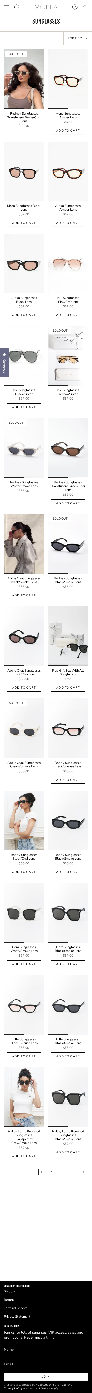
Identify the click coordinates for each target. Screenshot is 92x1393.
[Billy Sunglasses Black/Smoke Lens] (68, 1004)
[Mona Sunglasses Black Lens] (24, 171)
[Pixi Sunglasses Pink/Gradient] (68, 263)
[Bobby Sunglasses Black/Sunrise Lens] (68, 728)
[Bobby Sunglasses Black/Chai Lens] (24, 820)
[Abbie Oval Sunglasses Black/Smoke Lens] (24, 544)
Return (9, 1300)
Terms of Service (15, 1308)
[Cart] (85, 7)
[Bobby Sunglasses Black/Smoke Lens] (68, 820)
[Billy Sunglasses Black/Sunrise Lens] (24, 1004)
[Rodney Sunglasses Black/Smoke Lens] (68, 544)
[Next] (71, 1171)
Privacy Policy (13, 1388)
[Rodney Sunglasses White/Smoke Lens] (24, 448)
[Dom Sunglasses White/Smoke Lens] (24, 912)
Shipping (10, 1291)
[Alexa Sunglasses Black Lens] (24, 263)
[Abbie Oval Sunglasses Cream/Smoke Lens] (24, 728)
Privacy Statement (17, 1316)
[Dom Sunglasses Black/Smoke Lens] (68, 912)
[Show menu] (6, 7)
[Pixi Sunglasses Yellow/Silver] (68, 356)
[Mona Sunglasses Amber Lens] (68, 79)
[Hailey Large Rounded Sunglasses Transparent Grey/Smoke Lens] (24, 1097)
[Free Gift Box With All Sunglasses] (68, 636)
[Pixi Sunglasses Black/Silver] (24, 356)
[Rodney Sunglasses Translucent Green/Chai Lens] (68, 448)
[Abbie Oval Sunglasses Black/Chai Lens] (24, 636)
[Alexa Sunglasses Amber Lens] (68, 171)
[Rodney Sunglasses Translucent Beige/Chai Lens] (24, 79)
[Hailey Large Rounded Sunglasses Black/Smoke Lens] (68, 1097)
